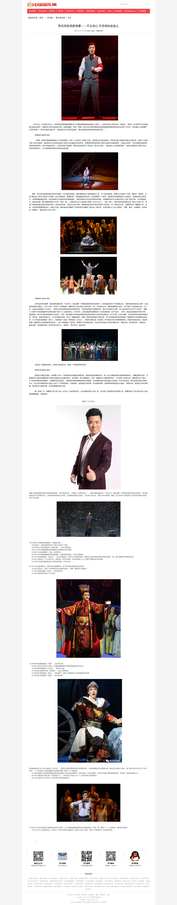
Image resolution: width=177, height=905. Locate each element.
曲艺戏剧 (90, 11)
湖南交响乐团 (129, 884)
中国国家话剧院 (47, 886)
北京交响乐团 (88, 884)
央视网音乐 (99, 881)
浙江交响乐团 (68, 884)
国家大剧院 (43, 878)
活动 (109, 11)
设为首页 (70, 895)
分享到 (33, 841)
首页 (41, 18)
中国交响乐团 (37, 884)
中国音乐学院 (63, 878)
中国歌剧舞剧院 (69, 881)
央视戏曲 (141, 881)
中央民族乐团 (48, 884)
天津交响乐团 (119, 884)
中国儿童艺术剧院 (77, 886)
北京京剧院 (137, 886)
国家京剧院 (57, 886)
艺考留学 (80, 11)
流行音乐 (70, 11)
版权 (97, 895)
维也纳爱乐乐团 (99, 886)
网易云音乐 (126, 881)
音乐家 (60, 11)
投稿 (108, 895)
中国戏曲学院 (43, 881)
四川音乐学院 (113, 878)
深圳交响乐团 (98, 884)
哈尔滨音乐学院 (33, 881)
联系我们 (103, 895)
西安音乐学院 (103, 878)
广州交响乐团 (78, 884)
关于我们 (77, 895)
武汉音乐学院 (93, 878)
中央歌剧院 (66, 886)
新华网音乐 (118, 881)
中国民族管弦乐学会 (55, 881)
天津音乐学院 (134, 878)
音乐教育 (32, 11)
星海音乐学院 (83, 878)
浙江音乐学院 (144, 878)
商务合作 (84, 895)
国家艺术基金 (88, 886)
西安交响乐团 (108, 884)
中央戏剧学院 (79, 881)
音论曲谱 (118, 11)
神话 (111, 314)
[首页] (42, 7)
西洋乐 (52, 11)
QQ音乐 (134, 881)
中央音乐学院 (53, 878)
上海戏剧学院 (90, 881)
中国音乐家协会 (33, 878)
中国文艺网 (37, 886)
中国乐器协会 (108, 881)
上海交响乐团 (58, 884)
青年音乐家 (60, 18)
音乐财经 (142, 11)
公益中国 (101, 11)
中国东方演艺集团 (126, 886)
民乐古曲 (42, 11)
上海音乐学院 (73, 878)
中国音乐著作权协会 (112, 886)
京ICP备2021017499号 (98, 902)
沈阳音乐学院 (124, 878)
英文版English (130, 11)
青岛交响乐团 (139, 884)
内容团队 (91, 895)
